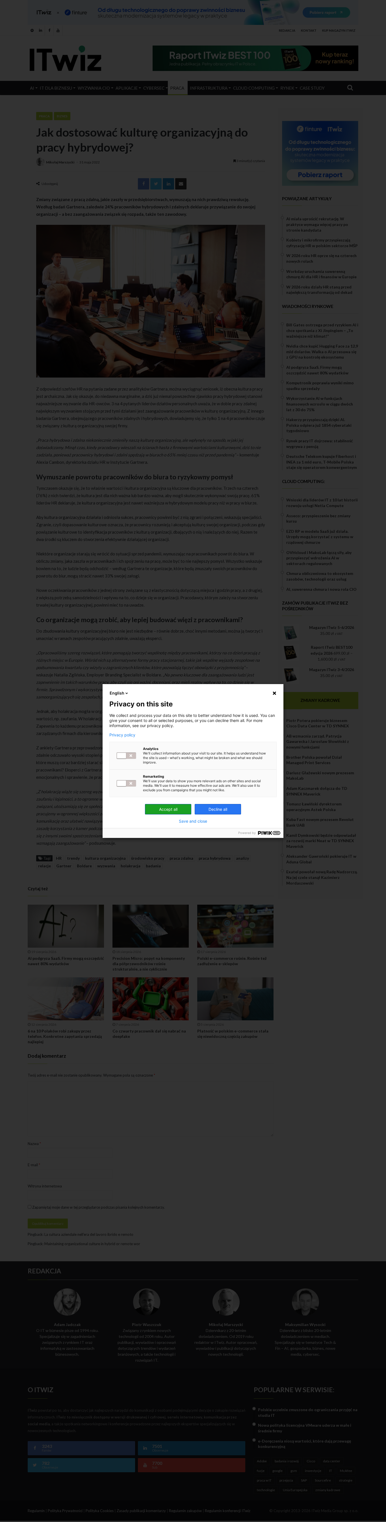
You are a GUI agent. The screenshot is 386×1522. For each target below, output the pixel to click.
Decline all (218, 809)
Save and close (193, 821)
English (117, 693)
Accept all (168, 809)
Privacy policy (122, 735)
